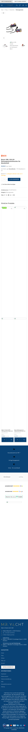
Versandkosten (12, 169)
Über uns (3, 660)
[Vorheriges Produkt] (2, 13)
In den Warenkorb (14, 179)
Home (2, 653)
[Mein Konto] (23, 5)
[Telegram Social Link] (14, 195)
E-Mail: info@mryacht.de (8, 634)
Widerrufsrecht (4, 676)
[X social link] (6, 195)
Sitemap (3, 686)
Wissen (2, 658)
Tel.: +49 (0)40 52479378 (8, 632)
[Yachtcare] (21, 477)
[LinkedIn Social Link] (10, 195)
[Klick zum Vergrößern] (4, 38)
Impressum (3, 674)
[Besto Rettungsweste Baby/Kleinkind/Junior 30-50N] (20, 262)
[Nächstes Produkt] (5, 13)
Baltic (3, 434)
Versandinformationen (6, 684)
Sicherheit (11, 9)
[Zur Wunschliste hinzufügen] (11, 208)
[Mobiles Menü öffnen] (1, 5)
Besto (15, 434)
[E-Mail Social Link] (8, 195)
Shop (6, 9)
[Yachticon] (7, 477)
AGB (2, 681)
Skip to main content (20, 1)
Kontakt (3, 663)
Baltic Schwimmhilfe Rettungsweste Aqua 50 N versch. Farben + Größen (7, 431)
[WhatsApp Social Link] (12, 195)
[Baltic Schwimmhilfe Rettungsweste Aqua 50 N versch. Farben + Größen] (8, 262)
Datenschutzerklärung (6, 679)
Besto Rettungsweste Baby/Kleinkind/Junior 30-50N (19, 431)
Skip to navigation (6, 1)
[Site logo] (10, 5)
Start (2, 9)
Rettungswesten (19, 9)
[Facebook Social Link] (5, 195)
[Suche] (16, 5)
